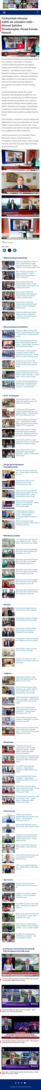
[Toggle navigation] (4, 12)
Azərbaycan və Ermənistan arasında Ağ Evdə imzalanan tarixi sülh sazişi (18, 950)
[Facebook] (16, 1083)
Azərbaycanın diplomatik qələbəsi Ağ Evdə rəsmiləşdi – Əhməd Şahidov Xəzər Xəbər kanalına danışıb (19, 1010)
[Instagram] (18, 1083)
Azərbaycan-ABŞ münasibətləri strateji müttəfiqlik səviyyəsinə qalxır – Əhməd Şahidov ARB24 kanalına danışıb (20, 979)
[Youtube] (25, 1083)
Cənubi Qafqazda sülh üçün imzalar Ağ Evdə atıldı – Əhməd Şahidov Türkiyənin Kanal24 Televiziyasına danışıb (20, 1041)
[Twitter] (21, 1083)
